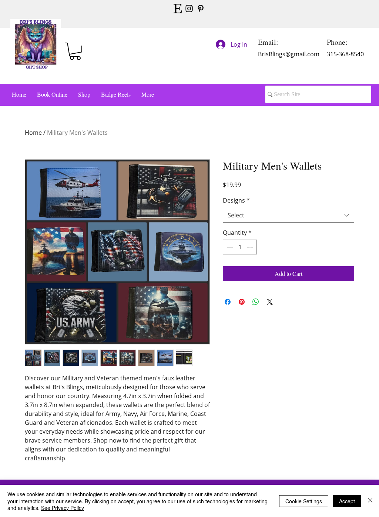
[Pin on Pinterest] (241, 301)
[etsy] (177, 8)
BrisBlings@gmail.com (288, 54)
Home (33, 133)
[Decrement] (229, 247)
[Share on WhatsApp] (255, 301)
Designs (236, 200)
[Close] (370, 501)
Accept (347, 501)
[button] (75, 51)
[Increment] (250, 247)
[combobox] (288, 215)
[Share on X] (269, 301)
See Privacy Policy (62, 507)
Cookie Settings (303, 501)
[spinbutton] (239, 247)
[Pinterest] (200, 8)
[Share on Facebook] (227, 301)
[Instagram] (189, 8)
